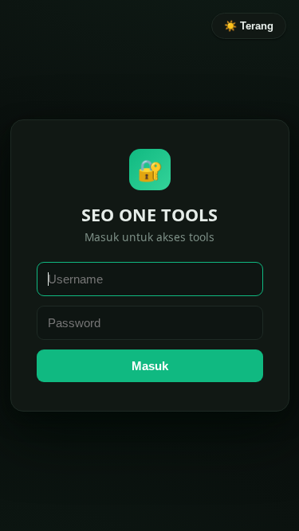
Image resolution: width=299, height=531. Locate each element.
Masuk (150, 366)
